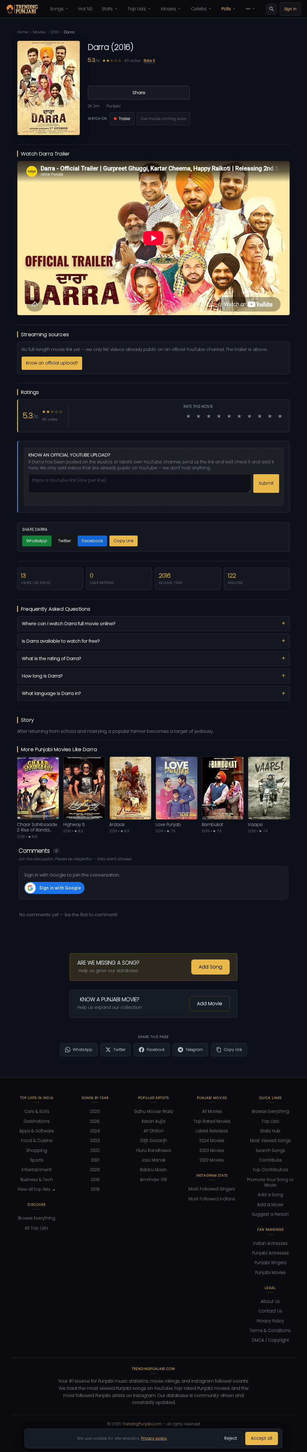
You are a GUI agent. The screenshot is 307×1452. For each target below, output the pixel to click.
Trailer (124, 118)
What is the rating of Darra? (51, 658)
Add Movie (209, 1003)
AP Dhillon (154, 1131)
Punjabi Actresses (270, 1253)
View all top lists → (36, 1189)
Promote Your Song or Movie (270, 1182)
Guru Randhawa (153, 1150)
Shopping (36, 1150)
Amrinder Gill (153, 1180)
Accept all (261, 1438)
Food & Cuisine (36, 1140)
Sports (36, 1160)
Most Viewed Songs (270, 1140)
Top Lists (137, 9)
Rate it (149, 60)
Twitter (64, 541)
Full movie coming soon (163, 118)
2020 (95, 1170)
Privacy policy (154, 1438)
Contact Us (270, 1311)
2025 (95, 1121)
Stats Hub (270, 1131)
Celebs (199, 9)
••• (248, 9)
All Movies (212, 1111)
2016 (55, 32)
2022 (95, 1150)
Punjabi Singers (270, 1263)
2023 (95, 1140)
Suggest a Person (270, 1214)
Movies (168, 9)
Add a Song (270, 1195)
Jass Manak (153, 1160)
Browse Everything (36, 1218)
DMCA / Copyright (270, 1340)
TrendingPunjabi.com (142, 1424)
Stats (107, 9)
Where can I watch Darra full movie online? (68, 624)
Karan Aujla (153, 1121)
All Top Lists (36, 1228)
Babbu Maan (153, 1170)
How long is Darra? (42, 676)
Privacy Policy (270, 1321)
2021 (95, 1160)
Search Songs (270, 1150)
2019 (95, 1180)
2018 (95, 1189)
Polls (226, 9)
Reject (230, 1438)
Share (139, 93)
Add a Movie (270, 1205)
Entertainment (37, 1170)
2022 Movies (212, 1160)
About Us (270, 1301)
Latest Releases (212, 1131)
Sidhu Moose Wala (153, 1111)
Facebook (92, 541)
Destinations (37, 1121)
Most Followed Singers (212, 1189)
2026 (95, 1111)
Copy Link (123, 541)
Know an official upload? (52, 363)
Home (22, 32)
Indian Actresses (270, 1243)
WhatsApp (36, 541)
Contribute (270, 1160)
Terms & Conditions (270, 1331)
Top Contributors (270, 1170)
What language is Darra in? (51, 693)
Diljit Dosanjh (153, 1140)
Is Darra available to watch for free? (61, 641)
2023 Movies (212, 1150)
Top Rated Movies (212, 1121)
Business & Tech (36, 1180)
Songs (57, 9)
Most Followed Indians (212, 1199)
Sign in (290, 9)
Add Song (210, 966)
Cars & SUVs (36, 1111)
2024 (95, 1131)
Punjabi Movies (270, 1272)
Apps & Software (36, 1131)
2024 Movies (211, 1140)
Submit (266, 483)
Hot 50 (85, 9)
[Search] (271, 9)
